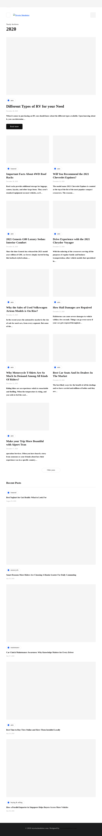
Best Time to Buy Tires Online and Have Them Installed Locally (33, 730)
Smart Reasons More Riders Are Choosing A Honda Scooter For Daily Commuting (41, 575)
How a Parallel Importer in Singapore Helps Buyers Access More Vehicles (37, 807)
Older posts (51, 470)
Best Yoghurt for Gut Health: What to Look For (26, 497)
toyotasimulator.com (68, 828)
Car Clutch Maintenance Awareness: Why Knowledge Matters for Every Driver (40, 652)
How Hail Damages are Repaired (72, 307)
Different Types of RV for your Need (35, 106)
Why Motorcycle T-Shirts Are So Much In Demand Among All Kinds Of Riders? (27, 376)
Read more (14, 126)
